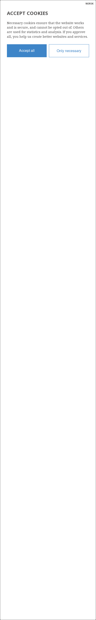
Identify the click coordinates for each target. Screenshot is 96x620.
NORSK (90, 3)
